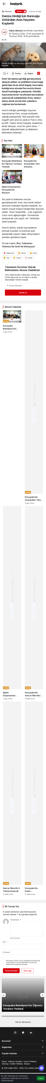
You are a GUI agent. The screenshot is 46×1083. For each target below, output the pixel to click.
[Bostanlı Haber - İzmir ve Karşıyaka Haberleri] (16, 3)
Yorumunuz (15, 920)
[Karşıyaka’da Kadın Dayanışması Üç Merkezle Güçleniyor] (34, 798)
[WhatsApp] (23, 1032)
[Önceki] (4, 995)
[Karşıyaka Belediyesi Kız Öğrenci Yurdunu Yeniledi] (12, 156)
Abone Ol (23, 293)
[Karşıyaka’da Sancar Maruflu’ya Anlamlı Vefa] (34, 603)
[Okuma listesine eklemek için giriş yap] (39, 73)
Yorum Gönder (11, 971)
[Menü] (4, 3)
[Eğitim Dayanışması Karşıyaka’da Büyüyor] (12, 182)
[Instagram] (15, 1032)
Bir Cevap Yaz (12, 906)
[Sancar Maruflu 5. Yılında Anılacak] (12, 798)
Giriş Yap (27, 971)
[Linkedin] (31, 1032)
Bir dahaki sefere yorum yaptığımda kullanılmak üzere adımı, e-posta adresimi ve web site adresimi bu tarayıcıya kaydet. (23, 962)
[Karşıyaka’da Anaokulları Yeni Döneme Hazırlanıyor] (34, 156)
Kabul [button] (41, 1078)
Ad (5, 942)
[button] (25, 11)
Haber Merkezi (16, 30)
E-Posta (7, 952)
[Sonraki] (42, 995)
